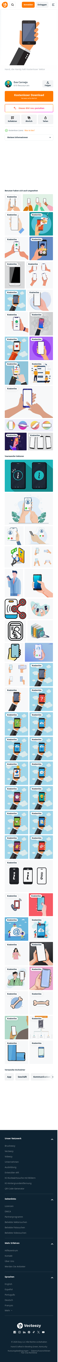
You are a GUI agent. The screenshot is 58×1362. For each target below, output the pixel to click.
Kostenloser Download (29, 96)
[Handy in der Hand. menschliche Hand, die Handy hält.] (16, 441)
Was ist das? (30, 130)
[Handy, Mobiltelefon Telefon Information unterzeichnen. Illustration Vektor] (28, 662)
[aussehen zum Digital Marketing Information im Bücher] (17, 911)
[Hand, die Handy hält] (15, 371)
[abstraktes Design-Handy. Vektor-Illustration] (39, 317)
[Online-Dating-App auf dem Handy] (16, 315)
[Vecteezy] (5, 5)
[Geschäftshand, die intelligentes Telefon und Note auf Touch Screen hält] (16, 515)
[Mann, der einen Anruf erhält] (17, 763)
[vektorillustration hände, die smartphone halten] (17, 866)
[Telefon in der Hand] (16, 242)
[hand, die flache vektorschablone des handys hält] (18, 393)
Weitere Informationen (17, 137)
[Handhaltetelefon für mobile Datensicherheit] (16, 608)
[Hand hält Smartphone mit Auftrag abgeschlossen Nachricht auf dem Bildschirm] (16, 417)
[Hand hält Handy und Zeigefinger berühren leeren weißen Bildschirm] (28, 569)
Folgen (48, 85)
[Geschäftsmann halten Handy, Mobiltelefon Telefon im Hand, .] (36, 789)
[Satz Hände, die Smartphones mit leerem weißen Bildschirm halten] (18, 345)
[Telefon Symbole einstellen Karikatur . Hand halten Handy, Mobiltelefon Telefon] (15, 785)
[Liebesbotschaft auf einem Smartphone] (16, 466)
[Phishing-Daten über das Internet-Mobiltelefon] (16, 266)
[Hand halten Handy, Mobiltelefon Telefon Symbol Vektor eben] (41, 909)
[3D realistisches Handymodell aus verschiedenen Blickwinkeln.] (28, 592)
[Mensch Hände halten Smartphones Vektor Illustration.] (19, 819)
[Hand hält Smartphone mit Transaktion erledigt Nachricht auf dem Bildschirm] (16, 291)
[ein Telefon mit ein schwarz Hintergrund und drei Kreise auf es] (15, 844)
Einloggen (42, 4)
